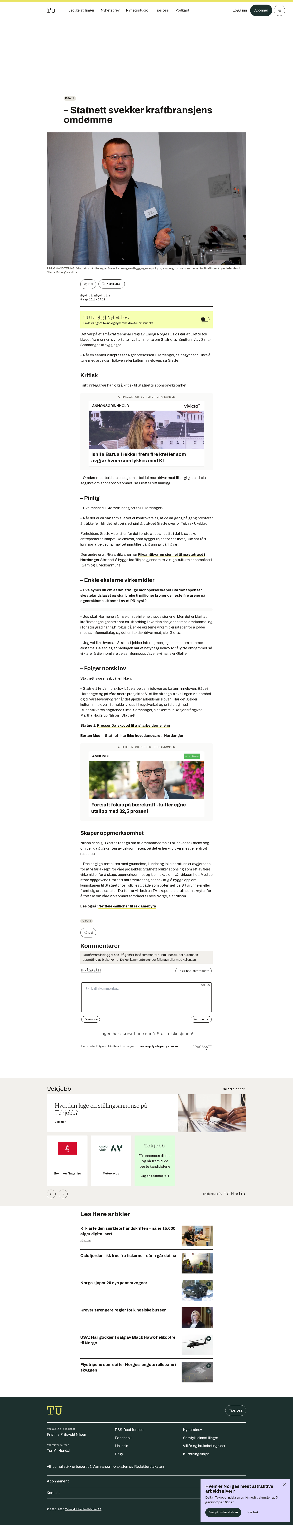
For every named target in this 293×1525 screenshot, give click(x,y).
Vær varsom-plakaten (110, 1467)
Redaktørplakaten (149, 1467)
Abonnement (58, 1481)
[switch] (205, 319)
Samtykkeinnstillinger (200, 1438)
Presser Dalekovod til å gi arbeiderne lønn (133, 726)
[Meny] (279, 10)
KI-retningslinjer (196, 1454)
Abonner (261, 10)
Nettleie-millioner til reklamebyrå (127, 906)
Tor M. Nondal (58, 1451)
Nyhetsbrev (192, 1430)
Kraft (70, 98)
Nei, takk (253, 1512)
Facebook (123, 1438)
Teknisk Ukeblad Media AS (83, 1509)
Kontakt (53, 1493)
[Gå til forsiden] (51, 10)
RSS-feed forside (129, 1430)
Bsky (119, 1454)
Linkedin (121, 1446)
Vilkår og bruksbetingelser (204, 1446)
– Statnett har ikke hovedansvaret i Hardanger (142, 736)
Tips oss (236, 1410)
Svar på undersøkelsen (223, 1512)
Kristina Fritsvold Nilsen (66, 1435)
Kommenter (114, 283)
